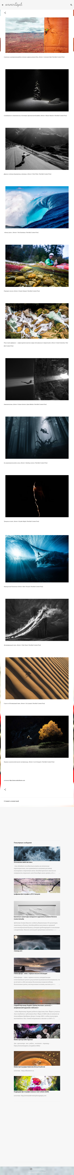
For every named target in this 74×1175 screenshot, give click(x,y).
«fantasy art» (18, 951)
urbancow (44, 1172)
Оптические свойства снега (23, 862)
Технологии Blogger (38, 1169)
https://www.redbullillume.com (17, 780)
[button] (5, 13)
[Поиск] (71, 5)
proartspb (13, 5)
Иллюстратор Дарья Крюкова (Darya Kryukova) (29, 1067)
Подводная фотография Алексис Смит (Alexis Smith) (31, 1092)
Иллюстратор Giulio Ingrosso (23, 1039)
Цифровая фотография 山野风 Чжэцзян (27, 894)
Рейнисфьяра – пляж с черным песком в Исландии (30, 973)
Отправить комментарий (11, 801)
